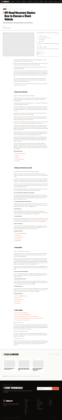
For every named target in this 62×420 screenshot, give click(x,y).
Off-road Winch (18, 238)
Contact (38, 407)
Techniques (26, 312)
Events (41, 1)
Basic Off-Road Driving (19, 312)
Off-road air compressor (19, 159)
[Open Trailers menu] (33, 1)
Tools (46, 1)
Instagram (50, 402)
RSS (49, 405)
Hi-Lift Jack (24, 133)
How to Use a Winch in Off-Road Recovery (23, 314)
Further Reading (40, 41)
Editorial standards (40, 403)
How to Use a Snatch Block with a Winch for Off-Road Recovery (27, 316)
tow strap (46, 218)
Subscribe (55, 388)
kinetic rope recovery (33, 221)
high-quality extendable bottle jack (20, 123)
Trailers (30, 1)
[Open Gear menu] (20, 1)
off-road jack (23, 116)
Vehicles (23, 1)
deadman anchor (25, 228)
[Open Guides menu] (15, 1)
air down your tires (25, 206)
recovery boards (34, 205)
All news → (56, 354)
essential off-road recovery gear (20, 85)
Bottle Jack (17, 155)
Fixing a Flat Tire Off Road (42, 36)
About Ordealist (39, 402)
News (50, 1)
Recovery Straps (18, 235)
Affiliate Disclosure (40, 408)
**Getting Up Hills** (41, 39)
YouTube (50, 403)
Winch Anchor (17, 303)
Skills (36, 1)
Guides (12, 1)
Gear (18, 1)
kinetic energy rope (39, 219)
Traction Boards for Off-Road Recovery (22, 319)
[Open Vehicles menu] (26, 1)
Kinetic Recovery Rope (19, 236)
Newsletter (38, 405)
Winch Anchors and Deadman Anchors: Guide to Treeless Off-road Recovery (29, 318)
